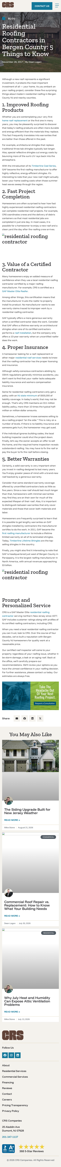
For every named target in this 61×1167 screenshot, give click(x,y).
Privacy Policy (10, 1111)
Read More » (12, 820)
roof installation (23, 332)
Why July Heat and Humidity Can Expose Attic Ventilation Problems (27, 1001)
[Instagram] (11, 1055)
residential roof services (28, 357)
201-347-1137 (10, 1136)
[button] (17, 718)
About (6, 1065)
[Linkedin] (18, 1055)
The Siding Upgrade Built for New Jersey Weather (27, 811)
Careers (7, 1099)
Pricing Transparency (15, 1105)
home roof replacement (15, 120)
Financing (8, 1082)
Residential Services (14, 1071)
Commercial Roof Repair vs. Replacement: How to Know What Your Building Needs (27, 905)
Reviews (7, 1088)
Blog (11, 18)
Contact (7, 1093)
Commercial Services (15, 1076)
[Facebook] (5, 1055)
